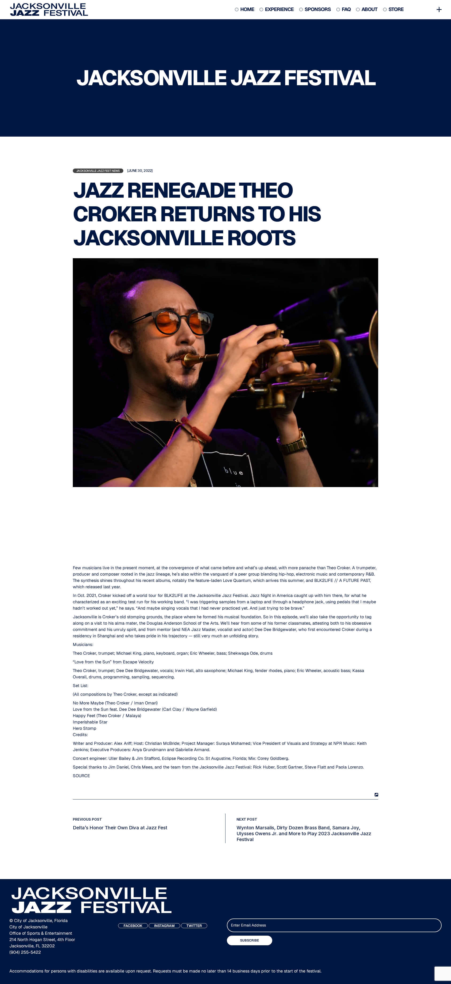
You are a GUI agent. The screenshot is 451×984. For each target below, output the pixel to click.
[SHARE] (375, 794)
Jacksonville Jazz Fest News (98, 171)
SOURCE (81, 775)
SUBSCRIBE (249, 940)
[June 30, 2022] (140, 171)
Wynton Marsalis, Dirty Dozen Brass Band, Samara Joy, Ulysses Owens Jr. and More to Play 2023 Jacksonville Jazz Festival (304, 833)
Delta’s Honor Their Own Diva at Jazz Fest (120, 827)
